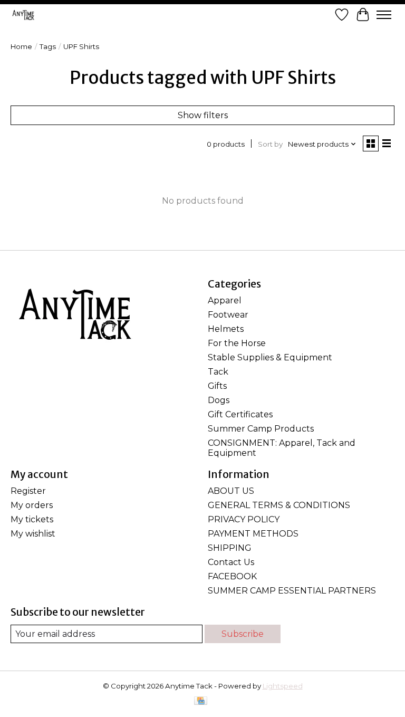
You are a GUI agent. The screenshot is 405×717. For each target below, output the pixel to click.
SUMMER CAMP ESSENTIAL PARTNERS (292, 591)
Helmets (226, 329)
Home (21, 46)
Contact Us (231, 562)
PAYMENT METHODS (253, 534)
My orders (32, 505)
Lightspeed (283, 686)
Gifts (217, 386)
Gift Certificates (240, 414)
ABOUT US (231, 491)
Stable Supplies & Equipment (270, 357)
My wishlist (33, 534)
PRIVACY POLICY (243, 519)
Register (28, 491)
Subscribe (242, 634)
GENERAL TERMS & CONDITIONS (279, 505)
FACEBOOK (232, 576)
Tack (218, 372)
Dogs (218, 400)
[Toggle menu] (383, 14)
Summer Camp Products (261, 429)
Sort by (270, 144)
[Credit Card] (200, 701)
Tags (48, 46)
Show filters (203, 115)
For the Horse (237, 343)
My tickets (32, 519)
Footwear (228, 315)
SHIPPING (230, 548)
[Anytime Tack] (23, 15)
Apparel (225, 300)
